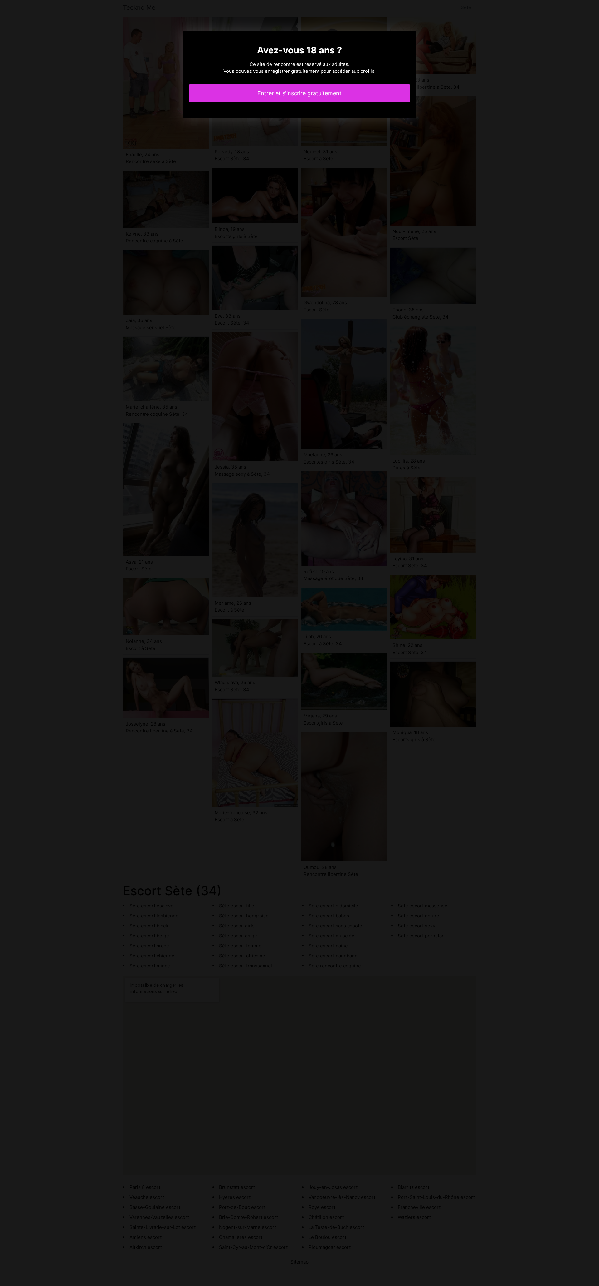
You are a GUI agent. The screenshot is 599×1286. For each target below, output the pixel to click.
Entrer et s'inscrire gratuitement (299, 93)
